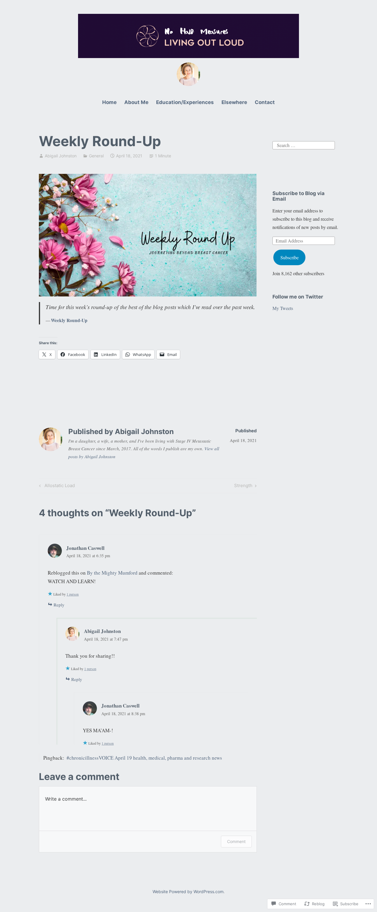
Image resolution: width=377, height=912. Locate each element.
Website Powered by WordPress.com (188, 891)
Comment (236, 841)
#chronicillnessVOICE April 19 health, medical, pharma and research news (144, 757)
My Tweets (282, 308)
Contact (265, 102)
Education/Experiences (185, 102)
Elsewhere (234, 102)
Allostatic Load (56, 486)
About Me (136, 102)
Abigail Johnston (61, 155)
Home (109, 102)
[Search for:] (303, 144)
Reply (59, 605)
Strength (243, 486)
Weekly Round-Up (69, 320)
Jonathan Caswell (85, 548)
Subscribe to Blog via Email (298, 196)
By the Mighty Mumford (112, 572)
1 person (73, 594)
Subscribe (289, 257)
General (96, 155)
